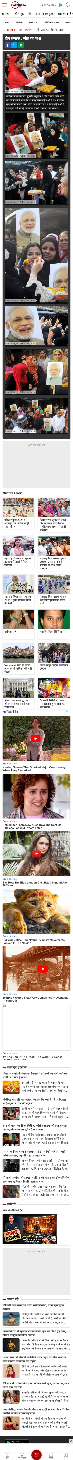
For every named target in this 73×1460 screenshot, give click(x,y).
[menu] (5, 5)
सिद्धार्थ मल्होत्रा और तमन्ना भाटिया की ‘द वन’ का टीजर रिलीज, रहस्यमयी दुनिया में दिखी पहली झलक (36, 1179)
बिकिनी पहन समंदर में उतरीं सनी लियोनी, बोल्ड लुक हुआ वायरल (33, 1307)
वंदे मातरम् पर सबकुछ (40, 14)
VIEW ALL (18, 508)
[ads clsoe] (71, 1441)
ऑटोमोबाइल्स (51, 22)
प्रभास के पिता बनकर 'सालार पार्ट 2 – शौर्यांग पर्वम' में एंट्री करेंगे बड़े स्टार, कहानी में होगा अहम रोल (34, 1153)
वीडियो (11, 1204)
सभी (7, 22)
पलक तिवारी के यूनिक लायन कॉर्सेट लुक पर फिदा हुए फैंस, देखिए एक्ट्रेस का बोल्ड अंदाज (34, 1333)
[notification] (67, 4)
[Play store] (60, 4)
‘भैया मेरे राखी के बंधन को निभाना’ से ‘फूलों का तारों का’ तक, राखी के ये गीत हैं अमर (35, 1075)
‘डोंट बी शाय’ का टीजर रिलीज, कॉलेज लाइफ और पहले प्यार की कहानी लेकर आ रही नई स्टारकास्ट (35, 1127)
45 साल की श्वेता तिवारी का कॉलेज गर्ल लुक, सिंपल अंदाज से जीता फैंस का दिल (36, 1385)
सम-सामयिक (25, 30)
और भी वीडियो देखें (13, 1210)
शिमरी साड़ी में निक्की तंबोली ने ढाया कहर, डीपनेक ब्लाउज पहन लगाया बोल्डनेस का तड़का (34, 1359)
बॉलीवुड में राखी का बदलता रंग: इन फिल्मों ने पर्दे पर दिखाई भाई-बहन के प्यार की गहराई (35, 1101)
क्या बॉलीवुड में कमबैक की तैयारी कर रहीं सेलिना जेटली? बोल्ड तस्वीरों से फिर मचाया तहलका (36, 1411)
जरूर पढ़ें (13, 1299)
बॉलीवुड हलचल (17, 1067)
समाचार (6, 14)
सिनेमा (19, 22)
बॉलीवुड (19, 14)
